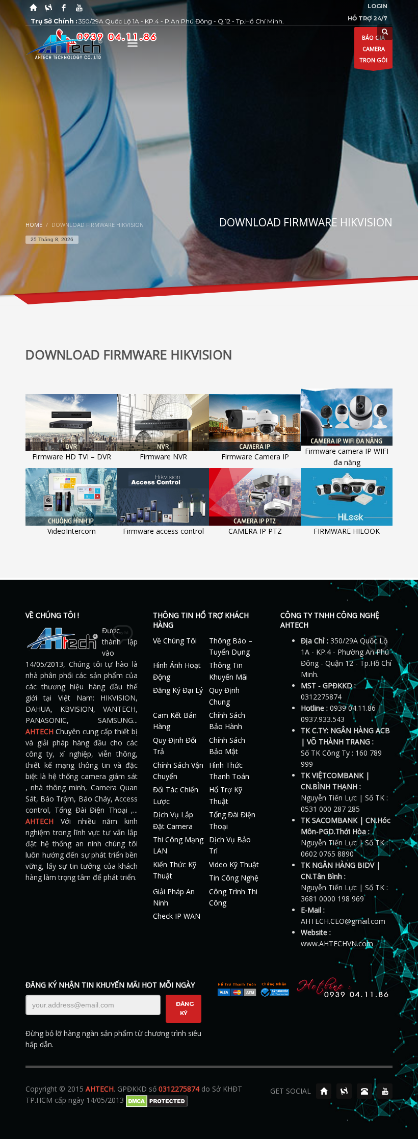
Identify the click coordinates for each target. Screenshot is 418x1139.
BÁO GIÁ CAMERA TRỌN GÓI (373, 49)
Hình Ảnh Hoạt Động (177, 670)
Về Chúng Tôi (175, 640)
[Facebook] (63, 7)
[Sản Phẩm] (344, 1091)
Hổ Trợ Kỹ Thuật (225, 795)
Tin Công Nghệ (233, 878)
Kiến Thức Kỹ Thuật (174, 870)
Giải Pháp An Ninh (174, 897)
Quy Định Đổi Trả (174, 745)
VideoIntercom (71, 531)
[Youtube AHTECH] (79, 7)
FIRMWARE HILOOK (347, 531)
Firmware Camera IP (255, 456)
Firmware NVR (163, 456)
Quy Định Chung (224, 695)
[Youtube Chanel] (385, 1091)
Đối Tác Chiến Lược (175, 795)
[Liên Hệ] (364, 1091)
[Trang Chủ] (33, 7)
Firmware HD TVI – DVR (71, 456)
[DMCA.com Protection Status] (157, 1100)
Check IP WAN (176, 916)
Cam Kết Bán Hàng (175, 720)
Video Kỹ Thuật (234, 864)
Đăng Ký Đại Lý (178, 690)
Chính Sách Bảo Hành (227, 720)
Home (33, 224)
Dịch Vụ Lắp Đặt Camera (173, 820)
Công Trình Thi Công (233, 897)
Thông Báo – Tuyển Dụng (230, 646)
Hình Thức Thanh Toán (229, 770)
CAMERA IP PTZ (255, 531)
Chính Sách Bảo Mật (227, 745)
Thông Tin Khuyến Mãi (228, 670)
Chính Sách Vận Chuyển (178, 770)
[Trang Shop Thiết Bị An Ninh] (48, 7)
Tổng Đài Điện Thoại (232, 820)
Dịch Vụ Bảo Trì (230, 845)
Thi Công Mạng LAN (178, 845)
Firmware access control (163, 531)
